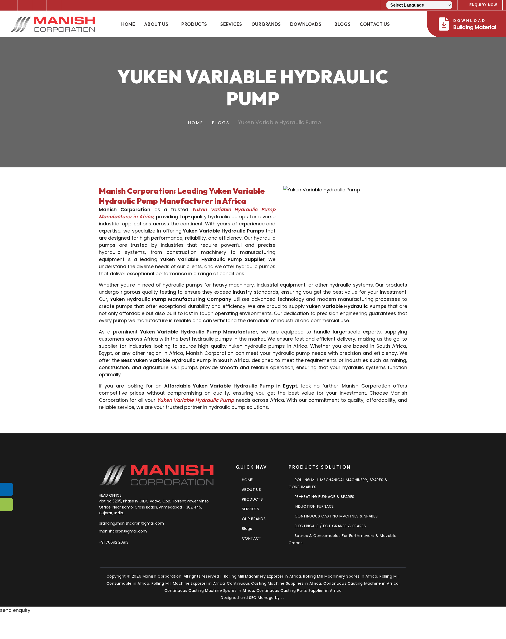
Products (194, 24)
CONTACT (251, 538)
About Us (156, 24)
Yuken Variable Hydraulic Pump (194, 400)
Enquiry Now (483, 5)
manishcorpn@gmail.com (123, 531)
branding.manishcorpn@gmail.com (131, 523)
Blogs (342, 24)
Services (231, 24)
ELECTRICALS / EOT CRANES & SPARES (330, 526)
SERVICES (250, 509)
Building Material (474, 24)
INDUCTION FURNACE (314, 506)
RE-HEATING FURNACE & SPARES (324, 496)
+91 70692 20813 (113, 542)
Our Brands (266, 24)
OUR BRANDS (254, 518)
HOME (247, 479)
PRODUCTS (252, 499)
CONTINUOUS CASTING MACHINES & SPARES (336, 516)
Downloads (305, 24)
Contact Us (375, 24)
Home (128, 24)
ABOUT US (251, 489)
